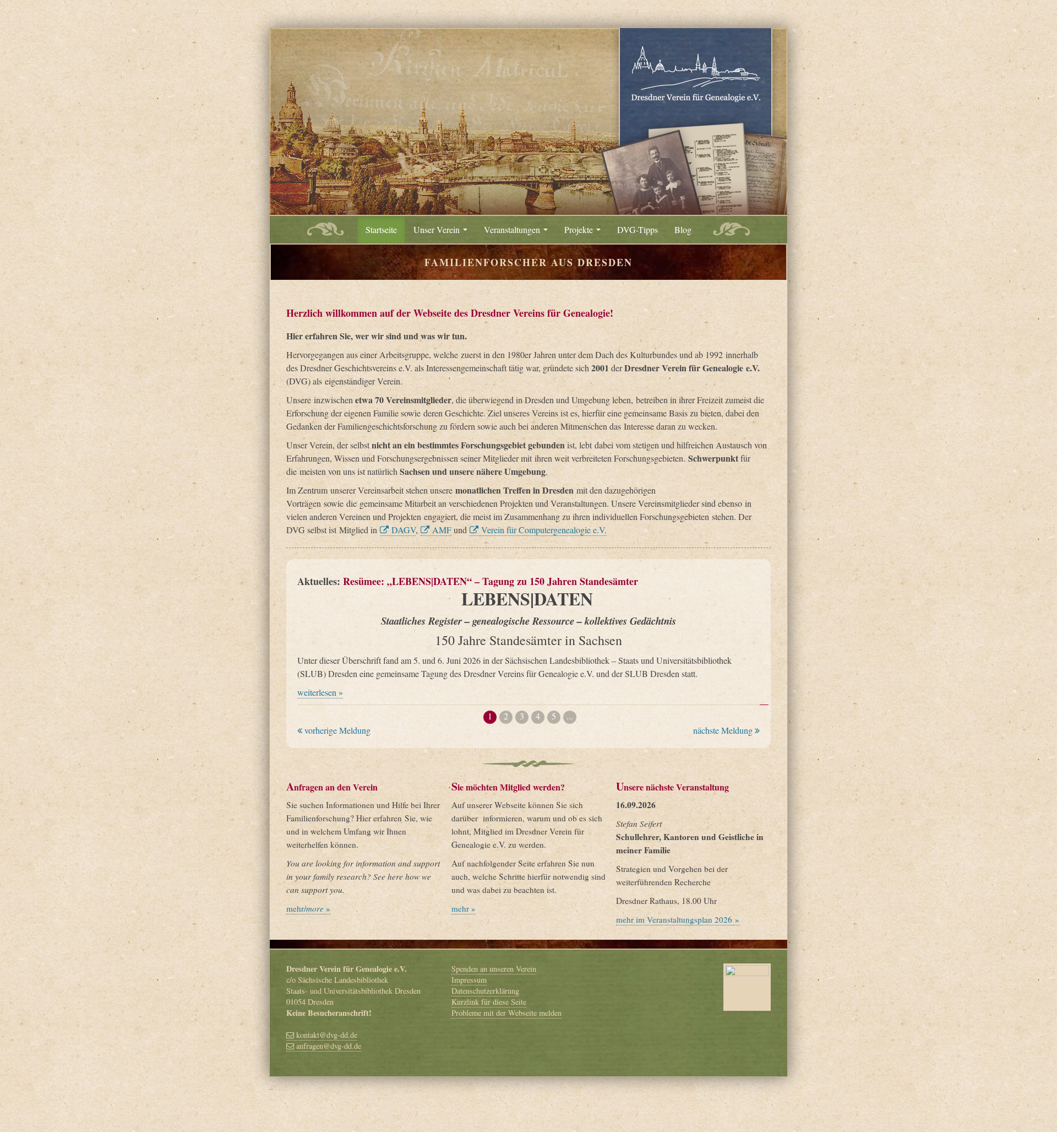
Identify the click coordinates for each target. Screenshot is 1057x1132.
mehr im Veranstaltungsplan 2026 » (677, 919)
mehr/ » (308, 908)
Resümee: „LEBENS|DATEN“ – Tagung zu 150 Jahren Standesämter (490, 581)
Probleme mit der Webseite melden (506, 1013)
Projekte (579, 229)
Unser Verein (437, 229)
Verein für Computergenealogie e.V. (542, 529)
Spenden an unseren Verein (493, 968)
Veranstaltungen (513, 229)
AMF (440, 529)
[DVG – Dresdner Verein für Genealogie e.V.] (528, 119)
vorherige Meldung (336, 730)
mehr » (463, 908)
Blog (682, 229)
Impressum (469, 979)
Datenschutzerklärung (485, 990)
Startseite (381, 229)
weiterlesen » (320, 692)
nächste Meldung (724, 730)
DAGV (402, 529)
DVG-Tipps (637, 229)
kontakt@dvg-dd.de (325, 1035)
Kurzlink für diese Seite (488, 1001)
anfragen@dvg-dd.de (327, 1046)
